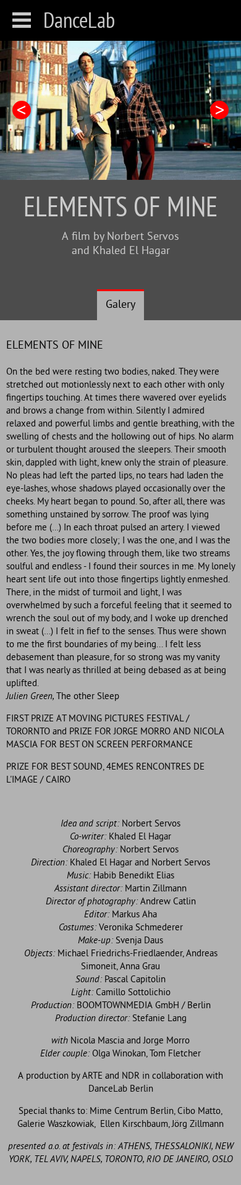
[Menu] (21, 20)
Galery (120, 305)
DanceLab (79, 20)
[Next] (219, 110)
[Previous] (21, 110)
